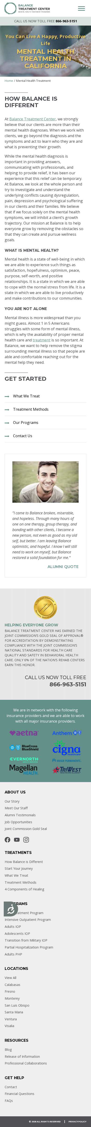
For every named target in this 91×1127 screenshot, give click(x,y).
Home (9, 81)
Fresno (10, 991)
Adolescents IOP (17, 933)
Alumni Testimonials (20, 815)
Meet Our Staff (16, 808)
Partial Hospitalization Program (29, 947)
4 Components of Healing (24, 889)
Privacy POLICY (77, 1121)
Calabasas (12, 984)
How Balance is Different (24, 861)
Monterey (12, 998)
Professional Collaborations (26, 1063)
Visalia (9, 1026)
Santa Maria (14, 1012)
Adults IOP (13, 926)
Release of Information (22, 1056)
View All (10, 977)
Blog (8, 1049)
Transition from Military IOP (26, 940)
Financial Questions (19, 1093)
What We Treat (16, 875)
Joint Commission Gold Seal (26, 828)
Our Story (12, 801)
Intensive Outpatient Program (28, 919)
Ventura (11, 1019)
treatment (41, 340)
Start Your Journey (19, 868)
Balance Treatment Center (32, 119)
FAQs (9, 1100)
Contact (11, 1087)
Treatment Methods (20, 882)
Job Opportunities (18, 822)
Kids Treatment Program (24, 913)
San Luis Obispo (17, 1005)
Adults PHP (13, 954)
